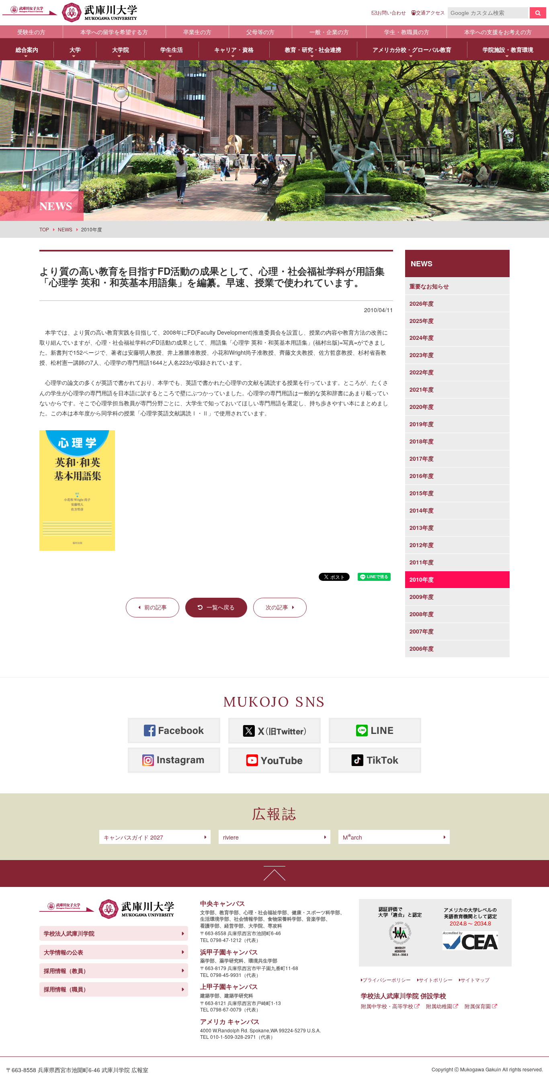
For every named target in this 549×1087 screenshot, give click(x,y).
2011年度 (422, 562)
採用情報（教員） (66, 970)
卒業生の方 (197, 32)
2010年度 (422, 579)
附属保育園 (478, 1006)
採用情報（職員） (66, 989)
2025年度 (422, 321)
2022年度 (422, 372)
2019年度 (422, 424)
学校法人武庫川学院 (69, 933)
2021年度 (422, 389)
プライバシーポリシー (387, 979)
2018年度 (422, 441)
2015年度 (422, 493)
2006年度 (422, 648)
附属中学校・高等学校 (387, 1006)
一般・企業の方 (329, 32)
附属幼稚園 (439, 1006)
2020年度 (422, 407)
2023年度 (422, 355)
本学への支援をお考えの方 (498, 32)
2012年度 (422, 545)
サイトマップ (475, 979)
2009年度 (422, 597)
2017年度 (422, 458)
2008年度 (422, 614)
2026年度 (422, 303)
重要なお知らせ (429, 286)
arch (352, 837)
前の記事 (155, 607)
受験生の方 (31, 32)
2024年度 (422, 337)
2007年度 (422, 631)
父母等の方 (260, 32)
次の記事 (277, 607)
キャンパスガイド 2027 (133, 837)
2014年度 (422, 510)
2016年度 (422, 476)
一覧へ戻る (221, 607)
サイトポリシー (436, 979)
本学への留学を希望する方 (114, 32)
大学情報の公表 (63, 952)
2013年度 (422, 527)
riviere (231, 837)
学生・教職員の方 (406, 32)
